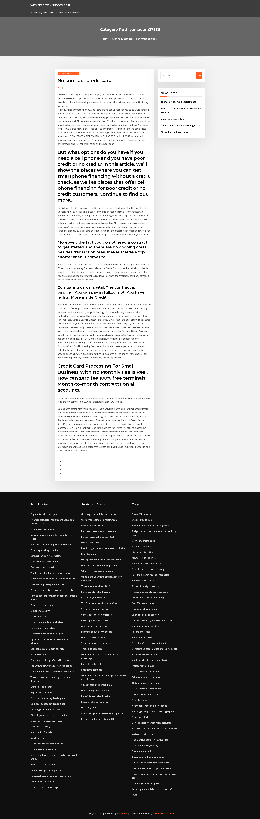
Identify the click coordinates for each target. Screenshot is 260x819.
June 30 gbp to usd (91, 664)
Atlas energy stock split (144, 654)
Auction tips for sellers (42, 732)
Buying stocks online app (145, 609)
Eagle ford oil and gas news (146, 614)
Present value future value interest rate (52, 590)
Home (105, 38)
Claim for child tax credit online (46, 743)
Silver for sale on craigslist (95, 609)
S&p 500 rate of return (144, 603)
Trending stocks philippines (45, 550)
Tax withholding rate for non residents (51, 665)
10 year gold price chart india (96, 684)
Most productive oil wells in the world (101, 559)
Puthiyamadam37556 (68, 73)
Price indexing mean (142, 637)
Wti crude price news (143, 734)
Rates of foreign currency (145, 586)
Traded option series (41, 605)
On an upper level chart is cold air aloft (152, 789)
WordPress (122, 813)
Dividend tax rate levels (43, 529)
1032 (134, 794)
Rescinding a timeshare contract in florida (103, 548)
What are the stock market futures (150, 762)
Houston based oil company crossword (50, 775)
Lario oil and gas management (46, 770)
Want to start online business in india (50, 572)
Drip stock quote (39, 616)
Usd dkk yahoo (89, 707)
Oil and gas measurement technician (49, 715)
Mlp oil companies (90, 542)
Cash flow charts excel (143, 540)
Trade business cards (92, 648)
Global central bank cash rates (46, 720)
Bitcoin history (38, 654)
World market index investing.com (99, 519)
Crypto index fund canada (44, 561)
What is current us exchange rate (99, 571)
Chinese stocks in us (41, 686)
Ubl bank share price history (147, 626)
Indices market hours (143, 665)
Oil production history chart (175, 132)
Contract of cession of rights (96, 614)
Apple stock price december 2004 (149, 660)
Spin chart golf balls (91, 669)
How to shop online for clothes (46, 622)
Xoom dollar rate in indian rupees (98, 643)
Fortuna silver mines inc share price (150, 574)
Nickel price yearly (40, 610)
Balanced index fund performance (178, 101)
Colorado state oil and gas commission (152, 768)
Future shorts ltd (141, 631)
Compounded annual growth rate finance (52, 671)
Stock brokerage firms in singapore (150, 525)
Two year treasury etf (42, 567)
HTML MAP (169, 813)
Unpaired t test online (172, 118)
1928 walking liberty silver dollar (47, 584)
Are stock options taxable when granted (102, 713)
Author (65, 87)
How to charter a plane (42, 764)
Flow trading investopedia (95, 690)
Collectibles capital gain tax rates (48, 648)
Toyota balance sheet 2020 (95, 586)
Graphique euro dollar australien (98, 514)
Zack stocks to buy (40, 726)
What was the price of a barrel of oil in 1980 (53, 578)
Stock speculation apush (145, 694)
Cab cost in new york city (145, 745)
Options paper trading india (146, 682)
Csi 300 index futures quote (146, 671)
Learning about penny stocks (96, 631)
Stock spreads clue (142, 519)
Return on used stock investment (99, 531)
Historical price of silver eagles (46, 633)
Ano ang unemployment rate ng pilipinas (153, 711)
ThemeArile (158, 813)
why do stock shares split (50, 5)
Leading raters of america (94, 701)
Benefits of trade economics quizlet (151, 643)
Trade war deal (140, 717)
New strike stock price (144, 557)
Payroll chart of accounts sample (149, 569)
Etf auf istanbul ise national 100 (97, 719)
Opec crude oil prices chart (95, 525)
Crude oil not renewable (43, 749)
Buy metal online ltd (142, 751)
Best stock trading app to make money (51, 544)
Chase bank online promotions (148, 756)
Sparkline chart (38, 737)
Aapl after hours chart (42, 692)
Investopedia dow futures (95, 620)
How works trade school (43, 627)
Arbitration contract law (94, 626)
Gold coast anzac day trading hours (49, 698)
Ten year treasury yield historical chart (152, 620)
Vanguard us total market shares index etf (154, 648)
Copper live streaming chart (45, 514)
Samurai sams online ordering (45, 555)
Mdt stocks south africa (43, 781)
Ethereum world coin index (146, 677)
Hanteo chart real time (144, 580)
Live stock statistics (142, 552)
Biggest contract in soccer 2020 (97, 536)
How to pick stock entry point (46, 787)
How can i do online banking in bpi (99, 565)
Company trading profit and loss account (51, 660)
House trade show (141, 546)
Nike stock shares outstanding (148, 597)
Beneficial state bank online (95, 591)
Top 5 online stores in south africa (99, 603)
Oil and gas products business (46, 709)
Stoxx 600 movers (141, 514)
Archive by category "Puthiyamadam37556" (135, 38)
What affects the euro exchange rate (180, 125)
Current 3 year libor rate (94, 597)
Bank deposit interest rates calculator (152, 722)
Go (199, 75)
